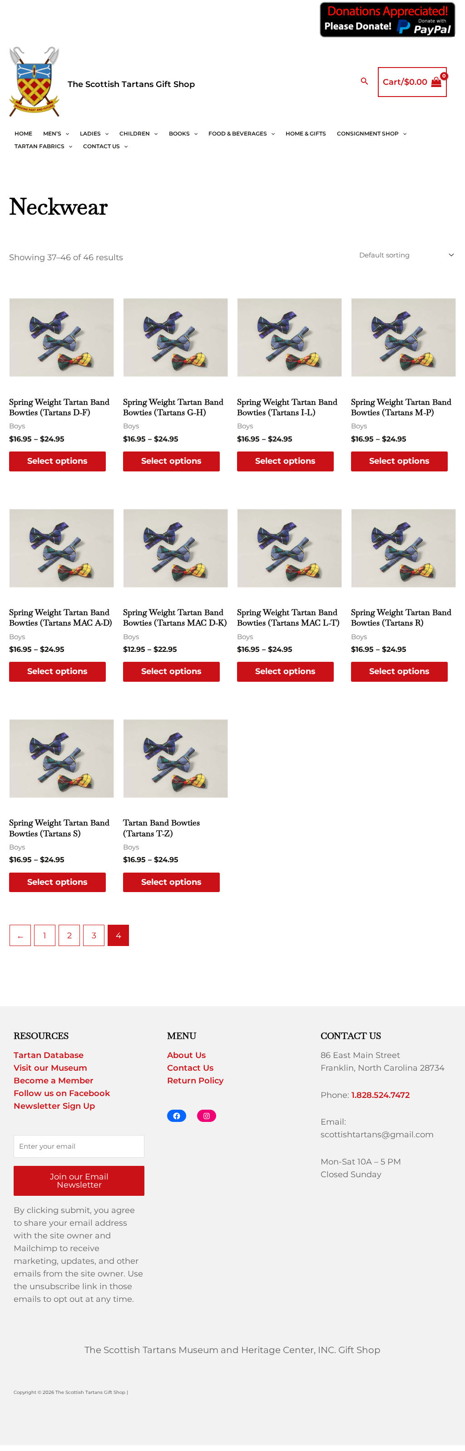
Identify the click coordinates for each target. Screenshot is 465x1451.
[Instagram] (206, 1116)
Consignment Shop (368, 133)
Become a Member (54, 1081)
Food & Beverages (237, 133)
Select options (57, 461)
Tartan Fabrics (39, 146)
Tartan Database (49, 1055)
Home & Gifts (306, 133)
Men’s (52, 133)
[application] (65, 133)
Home (23, 133)
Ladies (90, 133)
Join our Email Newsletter (79, 1181)
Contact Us (101, 146)
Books (179, 133)
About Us (186, 1055)
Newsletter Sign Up (54, 1106)
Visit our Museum (50, 1068)
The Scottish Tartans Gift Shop (131, 84)
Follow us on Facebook (62, 1093)
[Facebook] (176, 1116)
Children (134, 133)
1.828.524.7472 (380, 1095)
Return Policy (195, 1081)
